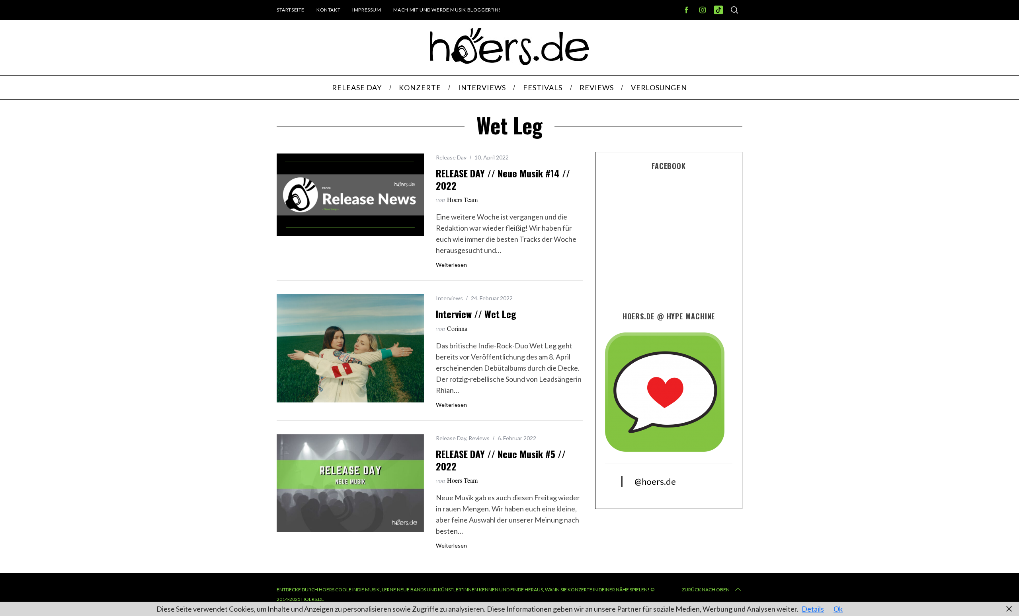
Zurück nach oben (706, 590)
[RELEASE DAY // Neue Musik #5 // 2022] (350, 483)
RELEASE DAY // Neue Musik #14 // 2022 (503, 179)
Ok (838, 608)
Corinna (457, 328)
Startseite (291, 10)
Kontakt (328, 10)
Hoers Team (462, 199)
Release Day (451, 157)
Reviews (479, 438)
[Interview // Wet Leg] (350, 348)
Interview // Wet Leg (476, 314)
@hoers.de (655, 481)
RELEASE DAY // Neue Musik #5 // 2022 (501, 460)
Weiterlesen (451, 265)
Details (813, 608)
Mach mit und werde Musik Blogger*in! (447, 10)
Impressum (366, 10)
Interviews (449, 298)
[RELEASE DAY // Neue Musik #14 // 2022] (350, 195)
